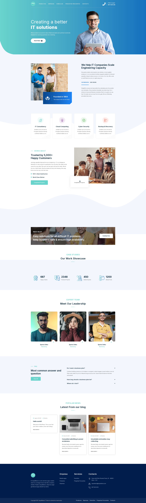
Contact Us (106, 236)
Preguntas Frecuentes (72, 3)
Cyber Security (83, 126)
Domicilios (59, 3)
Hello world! (37, 421)
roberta (45, 418)
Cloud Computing (62, 126)
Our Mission (85, 82)
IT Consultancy (40, 126)
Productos (42, 3)
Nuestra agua (63, 478)
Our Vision (93, 82)
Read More (36, 429)
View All (36, 378)
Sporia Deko (44, 344)
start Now (37, 40)
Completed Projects (39, 182)
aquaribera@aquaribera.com (99, 483)
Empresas (51, 3)
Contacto (85, 3)
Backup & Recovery (105, 126)
